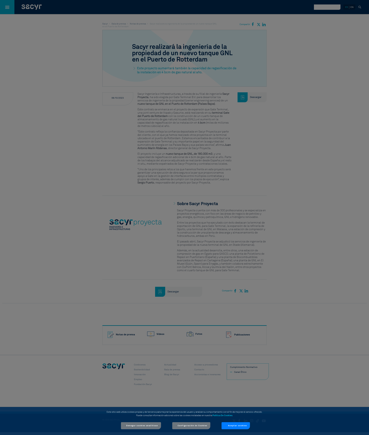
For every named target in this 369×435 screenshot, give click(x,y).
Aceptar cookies (237, 426)
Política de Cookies (222, 415)
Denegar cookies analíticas (142, 426)
